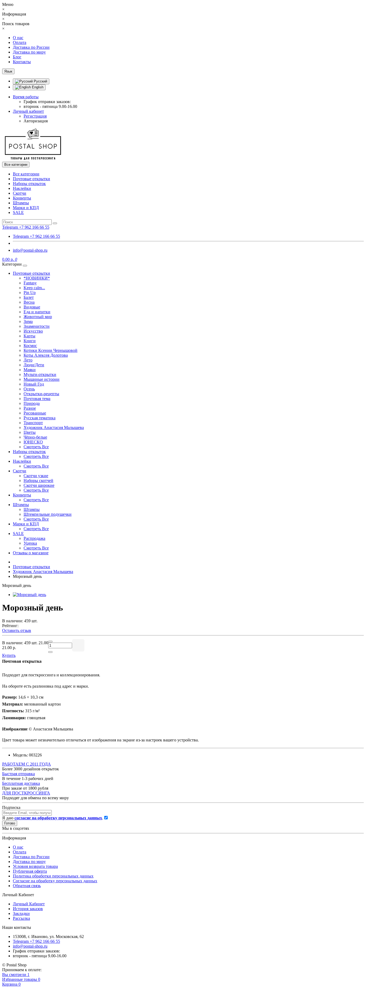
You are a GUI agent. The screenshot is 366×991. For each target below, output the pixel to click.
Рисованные (35, 413)
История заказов (28, 908)
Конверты (22, 198)
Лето (28, 360)
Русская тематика (39, 418)
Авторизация (36, 121)
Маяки (30, 369)
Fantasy (30, 283)
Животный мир (38, 316)
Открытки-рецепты (41, 393)
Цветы (30, 432)
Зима (28, 321)
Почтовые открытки (31, 178)
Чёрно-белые (35, 437)
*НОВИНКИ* (37, 278)
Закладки (21, 913)
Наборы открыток (29, 183)
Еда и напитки (37, 312)
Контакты (22, 61)
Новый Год (34, 384)
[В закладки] (78, 645)
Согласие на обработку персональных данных (55, 881)
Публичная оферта (30, 871)
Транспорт (33, 422)
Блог (17, 57)
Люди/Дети (34, 365)
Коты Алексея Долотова (46, 355)
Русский (40, 81)
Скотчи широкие (39, 485)
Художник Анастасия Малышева (54, 427)
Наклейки (22, 188)
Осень (29, 389)
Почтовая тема (37, 398)
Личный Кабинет (29, 904)
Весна (29, 302)
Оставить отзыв (16, 630)
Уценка (30, 543)
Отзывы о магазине (30, 553)
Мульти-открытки (40, 374)
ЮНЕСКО (33, 442)
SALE (18, 212)
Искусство (33, 331)
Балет (29, 297)
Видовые (32, 307)
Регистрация (35, 116)
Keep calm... (34, 287)
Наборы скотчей (38, 480)
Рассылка (21, 918)
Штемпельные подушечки (48, 514)
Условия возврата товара (35, 866)
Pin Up (30, 292)
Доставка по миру (29, 52)
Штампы (21, 203)
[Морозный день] (29, 594)
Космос (30, 345)
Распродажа (34, 538)
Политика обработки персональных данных (53, 876)
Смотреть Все (36, 446)
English (37, 87)
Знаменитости (37, 326)
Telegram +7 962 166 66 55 (36, 236)
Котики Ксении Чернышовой (50, 350)
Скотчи (19, 193)
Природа (32, 403)
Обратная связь (27, 885)
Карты (29, 336)
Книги (30, 340)
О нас (18, 37)
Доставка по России (31, 47)
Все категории (26, 174)
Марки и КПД (26, 207)
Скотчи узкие (36, 475)
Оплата (19, 42)
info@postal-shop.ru (30, 250)
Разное (30, 408)
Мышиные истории (41, 379)
